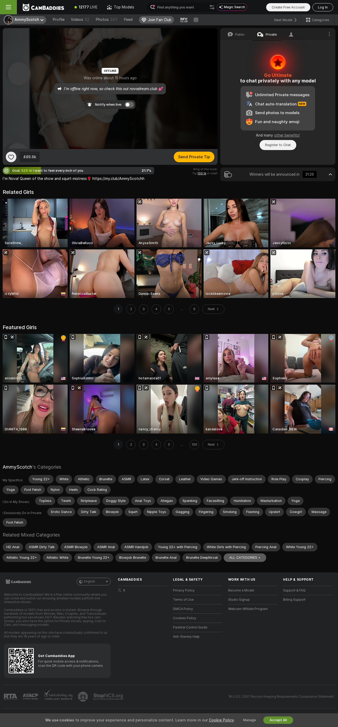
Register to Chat (278, 145)
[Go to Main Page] (43, 7)
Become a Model (241, 590)
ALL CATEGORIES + (245, 558)
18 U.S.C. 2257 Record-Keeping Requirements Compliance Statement (281, 696)
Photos (107, 19)
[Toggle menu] (8, 7)
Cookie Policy (221, 720)
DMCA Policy (183, 609)
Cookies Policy (184, 618)
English (89, 581)
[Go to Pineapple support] (83, 697)
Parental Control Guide (190, 627)
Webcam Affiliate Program (248, 609)
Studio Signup (239, 600)
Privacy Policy (184, 590)
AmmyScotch (17, 467)
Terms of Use (183, 600)
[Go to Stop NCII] (108, 696)
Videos (80, 19)
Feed (128, 19)
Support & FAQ (294, 590)
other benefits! (287, 135)
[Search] (212, 7)
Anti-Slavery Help (186, 637)
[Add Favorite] (11, 157)
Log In (323, 7)
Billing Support (294, 600)
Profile (58, 19)
